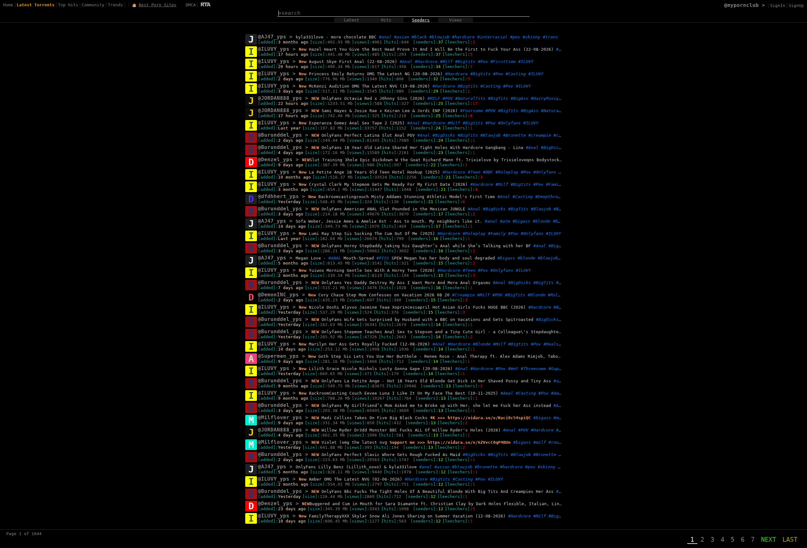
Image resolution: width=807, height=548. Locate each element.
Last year (289, 128)
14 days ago (292, 226)
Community (93, 5)
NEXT (768, 539)
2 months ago (293, 275)
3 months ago (293, 42)
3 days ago (290, 91)
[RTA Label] (206, 5)
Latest (351, 20)
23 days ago (292, 508)
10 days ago (292, 349)
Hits (386, 20)
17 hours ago (293, 54)
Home (8, 5)
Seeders (421, 20)
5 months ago (293, 263)
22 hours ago (293, 103)
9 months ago (293, 386)
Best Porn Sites (158, 5)
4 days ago (290, 152)
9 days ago (290, 165)
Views (455, 20)
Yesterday (289, 201)
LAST (790, 539)
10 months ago (294, 177)
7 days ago (290, 287)
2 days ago (290, 79)
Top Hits (68, 5)
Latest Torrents (36, 5)
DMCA (191, 5)
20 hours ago (293, 66)
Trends (115, 5)
